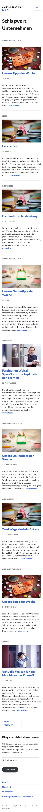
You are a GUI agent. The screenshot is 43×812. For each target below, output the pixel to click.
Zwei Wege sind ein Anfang (20, 529)
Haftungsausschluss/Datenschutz (17, 796)
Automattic (6, 809)
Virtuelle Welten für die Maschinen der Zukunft (18, 673)
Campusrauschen (11, 7)
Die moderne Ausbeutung (20, 216)
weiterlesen (13, 105)
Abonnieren (10, 769)
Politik (19, 423)
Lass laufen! (10, 146)
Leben (18, 41)
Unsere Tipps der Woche (18, 73)
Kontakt (6, 782)
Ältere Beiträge (8, 723)
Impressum (7, 792)
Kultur (12, 41)
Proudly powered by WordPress (13, 806)
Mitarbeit (6, 787)
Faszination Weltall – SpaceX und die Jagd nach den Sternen (19, 374)
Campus (5, 41)
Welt (11, 340)
